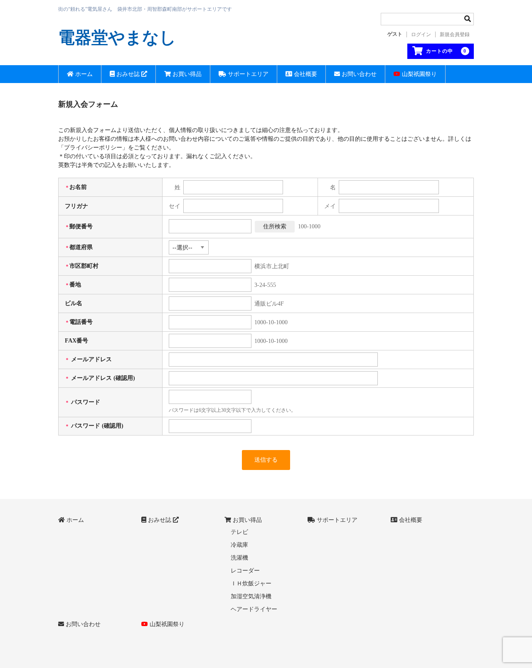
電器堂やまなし (117, 37)
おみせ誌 (128, 74)
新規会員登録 (455, 34)
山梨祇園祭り (418, 74)
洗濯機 (239, 558)
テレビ (239, 532)
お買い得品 (186, 74)
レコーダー (245, 571)
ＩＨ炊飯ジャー (251, 583)
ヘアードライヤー (254, 609)
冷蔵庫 (239, 545)
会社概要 (304, 74)
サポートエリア (247, 74)
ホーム (83, 74)
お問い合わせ (358, 74)
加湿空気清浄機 (251, 596)
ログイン (421, 34)
